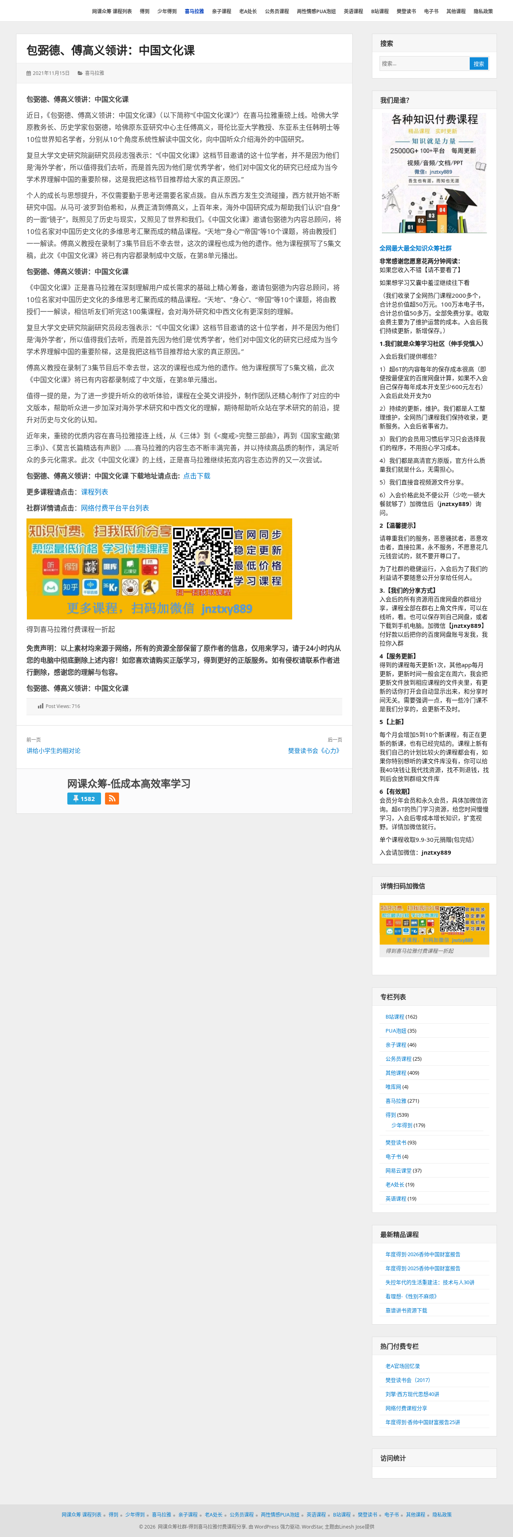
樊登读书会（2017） (409, 1380)
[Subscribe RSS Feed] (112, 799)
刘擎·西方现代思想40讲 (412, 1394)
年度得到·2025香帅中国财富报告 (423, 1268)
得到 (391, 1114)
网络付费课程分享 (406, 1408)
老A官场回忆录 (403, 1366)
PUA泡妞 (396, 1030)
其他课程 (396, 1072)
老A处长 (395, 1184)
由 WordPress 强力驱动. (274, 1526)
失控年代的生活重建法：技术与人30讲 (430, 1282)
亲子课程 (396, 1044)
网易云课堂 (399, 1170)
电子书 (393, 1156)
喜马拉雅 (94, 73)
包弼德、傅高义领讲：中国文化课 (110, 50)
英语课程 (396, 1198)
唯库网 (393, 1086)
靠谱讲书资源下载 (406, 1310)
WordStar (312, 1526)
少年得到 (402, 1125)
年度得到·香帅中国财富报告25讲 (423, 1422)
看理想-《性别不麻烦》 (412, 1296)
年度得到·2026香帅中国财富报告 (423, 1254)
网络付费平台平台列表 (115, 507)
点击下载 (196, 475)
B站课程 (395, 1016)
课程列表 (94, 491)
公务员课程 (399, 1058)
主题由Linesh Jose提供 (349, 1526)
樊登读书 (396, 1142)
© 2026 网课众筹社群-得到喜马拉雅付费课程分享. (193, 1526)
